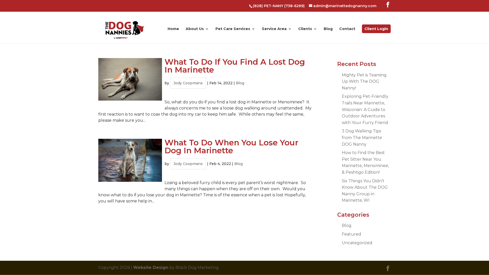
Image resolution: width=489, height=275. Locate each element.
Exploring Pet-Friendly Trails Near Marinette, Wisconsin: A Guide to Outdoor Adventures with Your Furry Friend (365, 109)
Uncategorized (357, 242)
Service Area (274, 29)
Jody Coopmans (188, 83)
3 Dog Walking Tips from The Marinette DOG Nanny (362, 137)
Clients (305, 29)
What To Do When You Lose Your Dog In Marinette (231, 146)
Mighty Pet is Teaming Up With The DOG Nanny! (364, 81)
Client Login (376, 28)
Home (173, 29)
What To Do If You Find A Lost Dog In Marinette (235, 66)
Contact (347, 29)
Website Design (150, 267)
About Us (195, 29)
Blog (328, 29)
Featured (351, 234)
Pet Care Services (232, 29)
